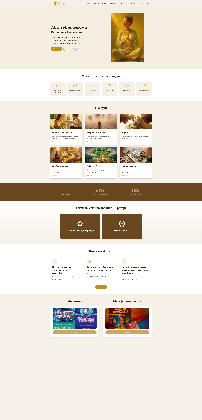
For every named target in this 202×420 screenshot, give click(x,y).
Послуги (103, 3)
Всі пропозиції (70, 49)
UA (143, 3)
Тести (120, 3)
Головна (89, 3)
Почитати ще (101, 287)
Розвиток (112, 3)
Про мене (96, 3)
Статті (126, 3)
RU (148, 3)
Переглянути (74, 332)
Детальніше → (56, 142)
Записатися (134, 3)
